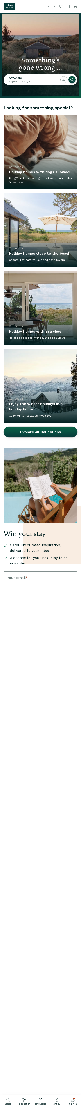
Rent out (56, 1104)
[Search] (72, 79)
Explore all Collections (40, 432)
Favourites (40, 1104)
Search (8, 1104)
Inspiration (24, 1104)
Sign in (73, 1104)
